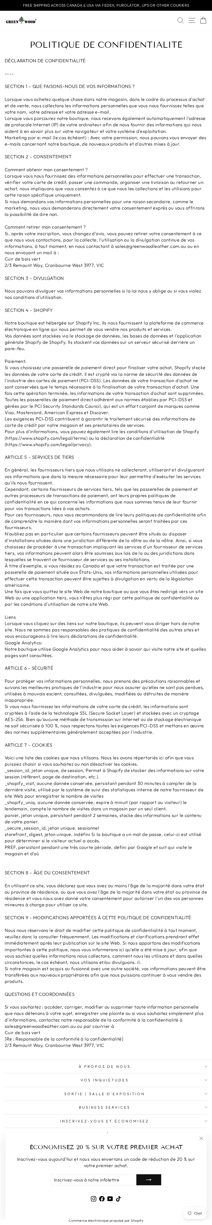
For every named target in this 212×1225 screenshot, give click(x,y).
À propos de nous (105, 1066)
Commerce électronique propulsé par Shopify (106, 1220)
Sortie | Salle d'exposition (104, 1094)
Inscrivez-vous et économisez (104, 1121)
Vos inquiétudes (105, 1080)
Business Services (105, 1107)
